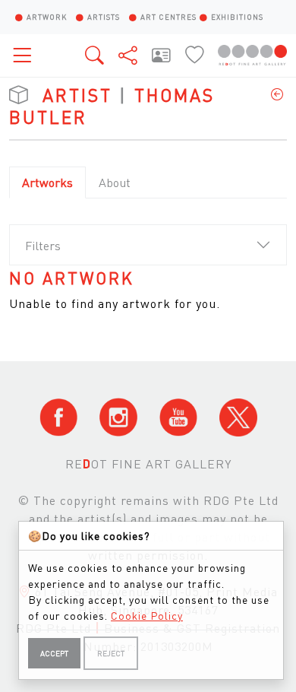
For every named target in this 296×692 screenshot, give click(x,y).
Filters (43, 245)
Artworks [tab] (47, 182)
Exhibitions (237, 16)
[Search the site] (95, 54)
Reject (110, 653)
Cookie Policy (147, 615)
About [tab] (115, 182)
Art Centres (168, 16)
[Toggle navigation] (26, 55)
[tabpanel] (148, 291)
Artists (103, 16)
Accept (54, 653)
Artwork (47, 16)
